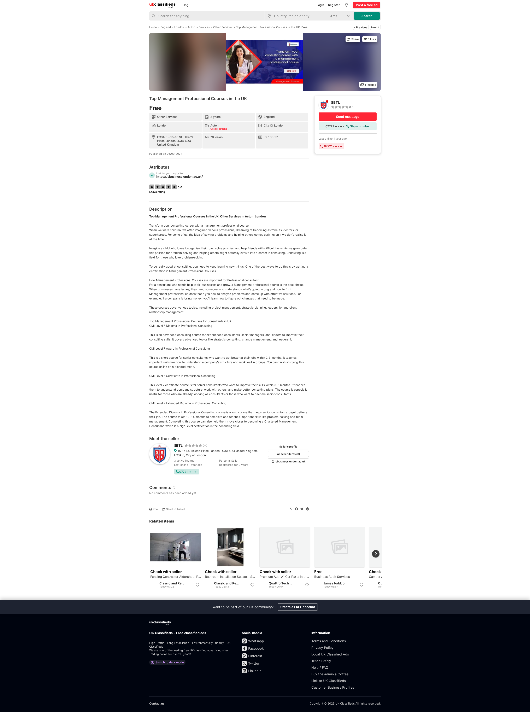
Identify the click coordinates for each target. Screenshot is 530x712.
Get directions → (220, 128)
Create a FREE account (297, 607)
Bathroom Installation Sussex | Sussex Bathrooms (230, 577)
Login (320, 5)
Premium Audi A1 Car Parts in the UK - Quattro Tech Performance (285, 577)
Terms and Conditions (328, 641)
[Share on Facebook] (296, 509)
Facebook (256, 648)
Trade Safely (321, 661)
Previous (361, 27)
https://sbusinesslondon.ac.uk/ (179, 177)
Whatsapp (256, 641)
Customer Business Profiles (332, 687)
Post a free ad (367, 5)
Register (334, 5)
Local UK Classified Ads (330, 654)
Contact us (157, 703)
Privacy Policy (322, 648)
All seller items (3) (288, 454)
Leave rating (157, 191)
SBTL (178, 445)
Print (155, 509)
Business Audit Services (332, 577)
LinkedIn (254, 671)
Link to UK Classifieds (328, 681)
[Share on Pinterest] (307, 509)
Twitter (253, 663)
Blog (185, 5)
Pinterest (255, 656)
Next (374, 27)
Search (366, 16)
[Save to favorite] (197, 585)
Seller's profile (288, 446)
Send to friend (175, 509)
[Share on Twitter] (302, 509)
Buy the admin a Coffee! (330, 674)
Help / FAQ (319, 667)
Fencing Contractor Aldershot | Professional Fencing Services (175, 577)
